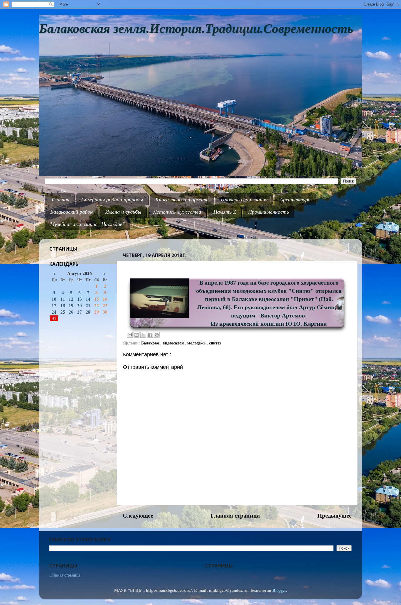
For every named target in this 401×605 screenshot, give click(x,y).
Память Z (224, 211)
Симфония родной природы (112, 199)
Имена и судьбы (123, 211)
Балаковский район (71, 211)
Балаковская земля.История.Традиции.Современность (196, 28)
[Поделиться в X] (143, 335)
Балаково (150, 343)
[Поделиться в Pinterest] (157, 335)
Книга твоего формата (182, 199)
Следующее (138, 515)
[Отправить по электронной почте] (130, 335)
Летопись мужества (177, 211)
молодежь (197, 343)
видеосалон (174, 343)
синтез (215, 343)
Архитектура (295, 199)
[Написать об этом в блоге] (136, 335)
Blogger (279, 590)
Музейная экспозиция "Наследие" (87, 223)
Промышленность (268, 211)
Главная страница (235, 515)
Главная (60, 199)
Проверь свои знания (244, 199)
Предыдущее (334, 515)
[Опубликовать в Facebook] (150, 335)
